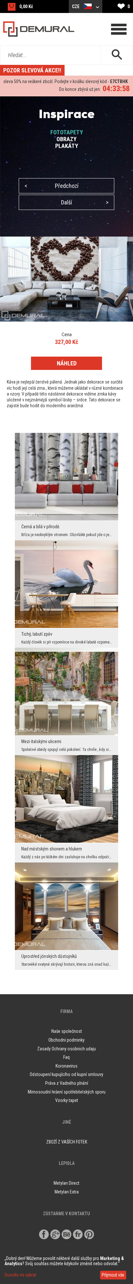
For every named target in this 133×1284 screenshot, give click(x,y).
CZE (76, 6)
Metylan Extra (67, 1191)
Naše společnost (66, 1031)
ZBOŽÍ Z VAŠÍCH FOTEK (66, 1141)
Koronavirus (66, 1066)
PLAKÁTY (66, 145)
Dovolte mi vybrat (20, 1275)
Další (84, 202)
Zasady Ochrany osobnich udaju (66, 1048)
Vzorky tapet (66, 1100)
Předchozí (51, 185)
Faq (66, 1057)
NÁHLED (67, 363)
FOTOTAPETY (66, 132)
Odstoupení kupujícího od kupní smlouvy (66, 1074)
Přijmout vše (113, 1275)
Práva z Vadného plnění (66, 1083)
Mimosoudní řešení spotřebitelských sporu (67, 1091)
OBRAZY (66, 139)
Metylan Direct (66, 1183)
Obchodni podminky (66, 1040)
